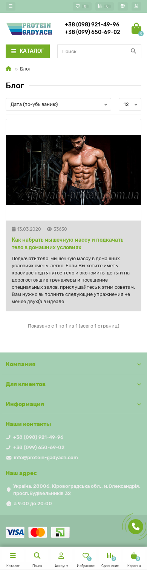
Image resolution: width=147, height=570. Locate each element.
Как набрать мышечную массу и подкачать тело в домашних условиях (67, 244)
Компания (20, 364)
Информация (25, 404)
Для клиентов (26, 384)
